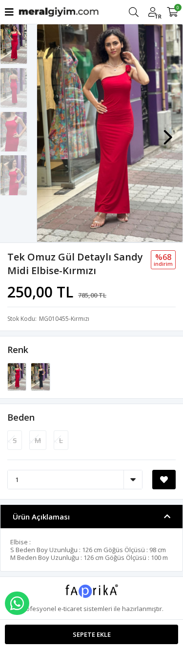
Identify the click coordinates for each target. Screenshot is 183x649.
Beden (21, 417)
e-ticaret (70, 608)
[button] (168, 132)
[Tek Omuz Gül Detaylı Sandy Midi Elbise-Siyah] (40, 376)
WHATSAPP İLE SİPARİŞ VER (17, 603)
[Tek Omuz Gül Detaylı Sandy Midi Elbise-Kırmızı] (17, 376)
